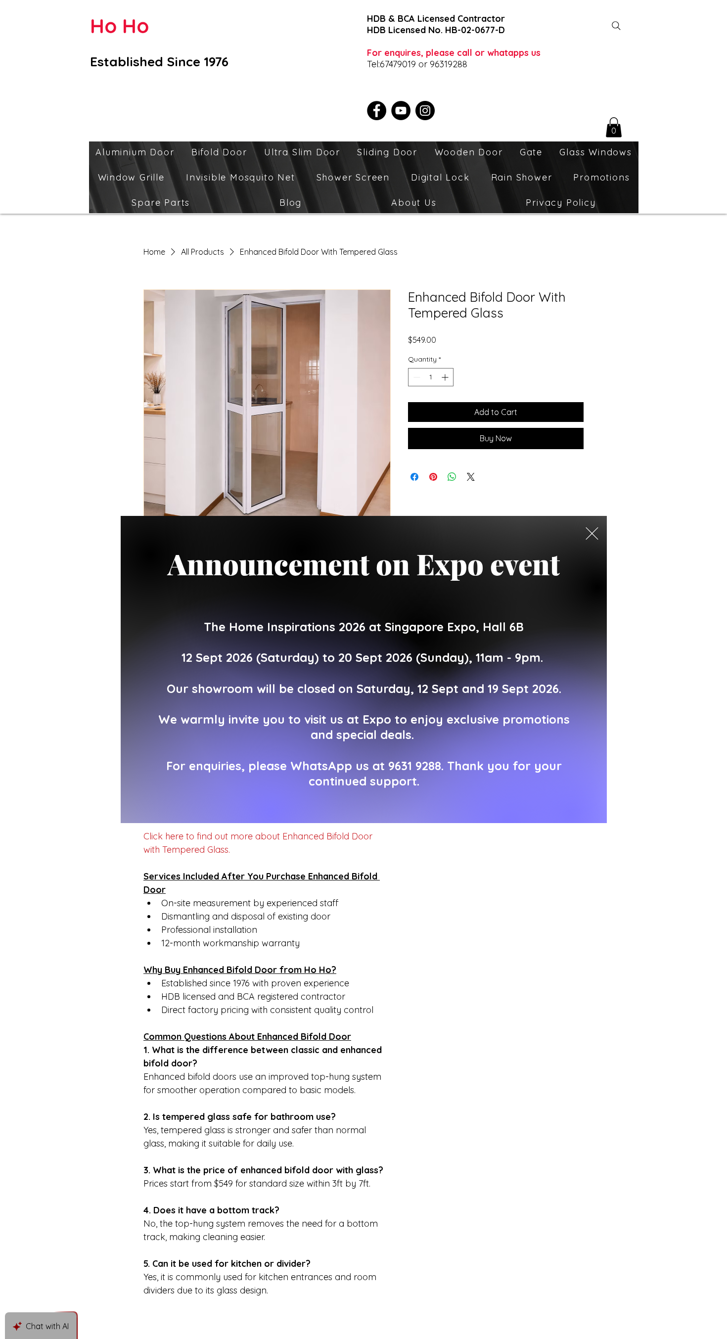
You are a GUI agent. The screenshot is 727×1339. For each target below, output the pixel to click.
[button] (592, 533)
